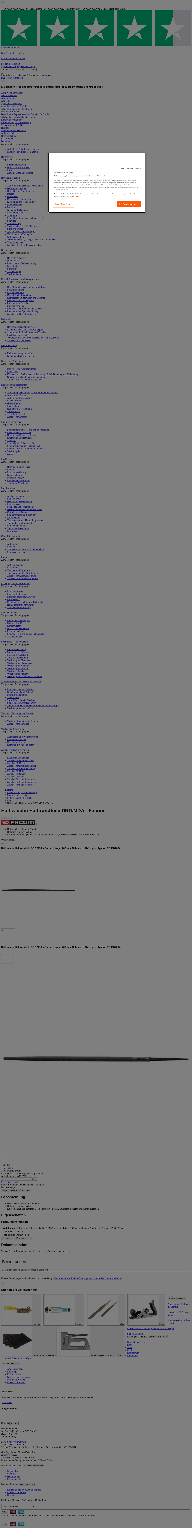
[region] (97, 183)
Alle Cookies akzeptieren (129, 204)
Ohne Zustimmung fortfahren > (131, 168)
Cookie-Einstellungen (63, 204)
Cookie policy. (74, 196)
